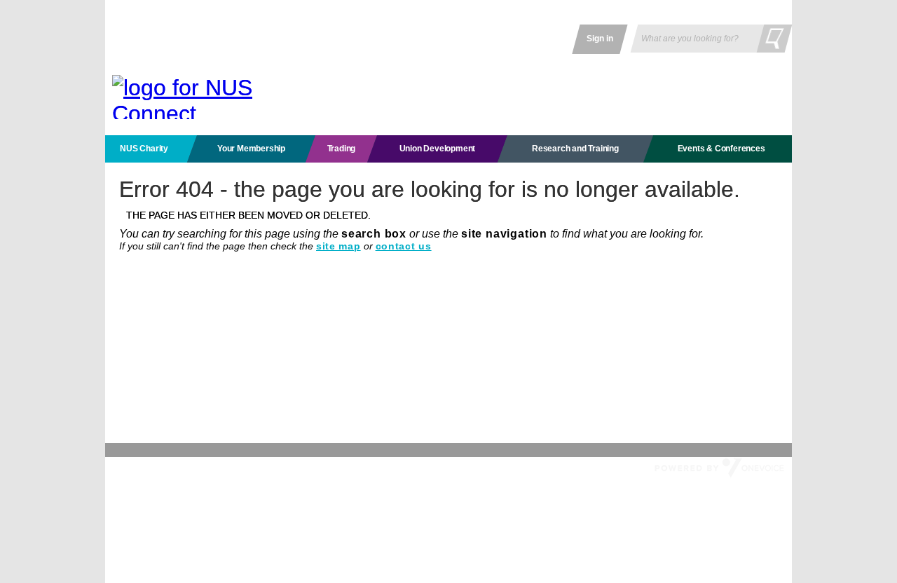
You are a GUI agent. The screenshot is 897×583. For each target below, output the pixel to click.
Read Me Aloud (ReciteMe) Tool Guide (514, 467)
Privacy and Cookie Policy (323, 467)
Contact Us (407, 467)
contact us (404, 246)
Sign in (600, 38)
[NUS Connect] (189, 97)
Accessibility (237, 467)
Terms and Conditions (160, 467)
